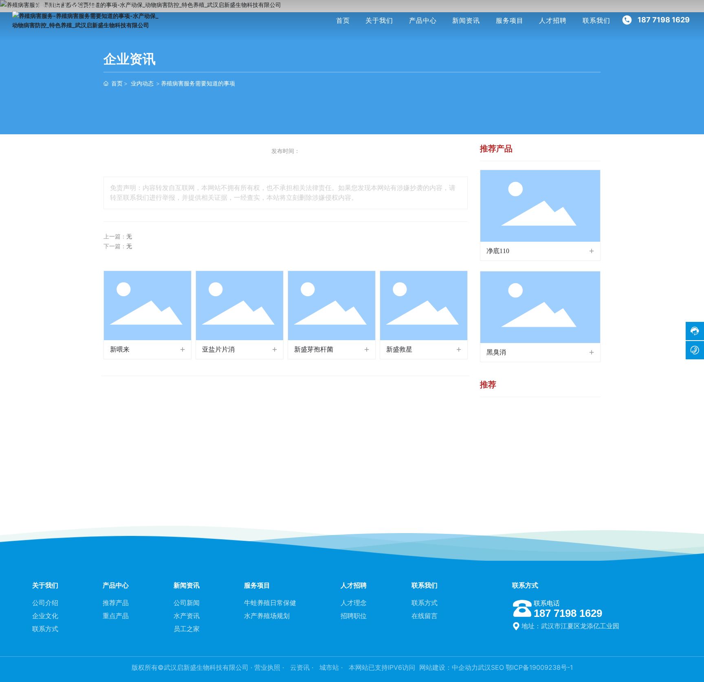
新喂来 (120, 349)
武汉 (484, 667)
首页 (343, 20)
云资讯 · (302, 667)
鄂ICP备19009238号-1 (539, 667)
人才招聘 (553, 20)
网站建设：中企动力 (448, 667)
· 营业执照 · (267, 667)
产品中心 (423, 20)
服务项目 (510, 20)
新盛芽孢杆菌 (313, 349)
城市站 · (332, 667)
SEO (497, 667)
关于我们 (379, 20)
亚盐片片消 (218, 349)
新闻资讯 (466, 20)
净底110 (497, 250)
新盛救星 (399, 349)
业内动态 (142, 83)
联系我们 (596, 20)
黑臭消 (496, 352)
